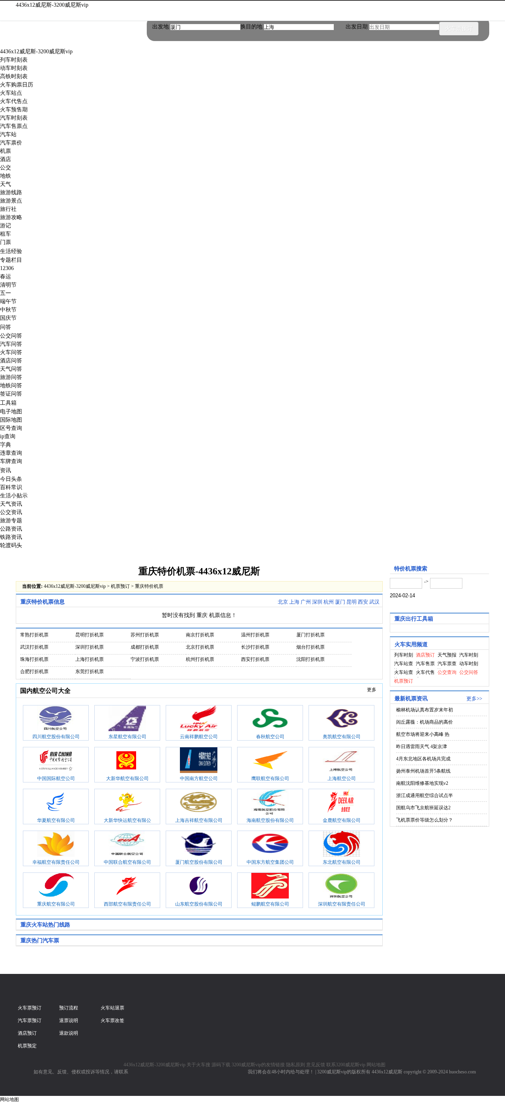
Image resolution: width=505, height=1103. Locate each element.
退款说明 (68, 1033)
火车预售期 (14, 110)
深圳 (317, 602)
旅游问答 (11, 377)
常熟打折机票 (34, 635)
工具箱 (8, 403)
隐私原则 (295, 1064)
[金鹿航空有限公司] (341, 803)
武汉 (374, 602)
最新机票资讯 (411, 699)
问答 (5, 327)
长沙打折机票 (255, 647)
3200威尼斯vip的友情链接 (258, 1064)
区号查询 (11, 428)
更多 (371, 689)
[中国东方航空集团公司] (270, 845)
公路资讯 (11, 529)
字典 (5, 445)
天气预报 (447, 655)
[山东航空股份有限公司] (198, 886)
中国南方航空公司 (199, 778)
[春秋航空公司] (270, 719)
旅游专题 (11, 520)
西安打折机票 (255, 659)
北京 (283, 602)
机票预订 (120, 586)
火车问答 (11, 352)
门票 (5, 242)
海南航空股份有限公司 (270, 820)
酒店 (5, 159)
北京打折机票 (200, 647)
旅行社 (8, 209)
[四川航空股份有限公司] (55, 719)
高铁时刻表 (14, 76)
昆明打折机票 (89, 635)
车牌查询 (11, 461)
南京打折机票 (200, 635)
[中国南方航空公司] (198, 761)
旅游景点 (11, 201)
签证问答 (11, 394)
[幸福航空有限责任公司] (55, 845)
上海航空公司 (341, 778)
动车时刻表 (14, 68)
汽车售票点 (14, 126)
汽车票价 (11, 143)
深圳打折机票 (89, 647)
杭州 (329, 602)
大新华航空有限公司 (127, 778)
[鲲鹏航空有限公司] (270, 886)
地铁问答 (11, 385)
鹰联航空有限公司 (270, 778)
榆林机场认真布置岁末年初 (424, 710)
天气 (5, 184)
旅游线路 (11, 192)
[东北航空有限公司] (341, 845)
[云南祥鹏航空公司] (198, 719)
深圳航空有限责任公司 (341, 904)
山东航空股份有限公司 (199, 904)
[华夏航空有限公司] (55, 803)
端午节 (8, 301)
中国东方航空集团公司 (270, 862)
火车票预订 (459, 29)
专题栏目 (11, 260)
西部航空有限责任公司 (127, 904)
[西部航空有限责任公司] (127, 886)
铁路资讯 (11, 537)
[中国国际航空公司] (55, 761)
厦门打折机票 (310, 635)
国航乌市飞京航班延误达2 (423, 807)
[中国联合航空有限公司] (127, 845)
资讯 (5, 470)
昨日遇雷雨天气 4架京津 (421, 746)
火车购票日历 (16, 85)
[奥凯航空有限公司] (341, 719)
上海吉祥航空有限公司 (199, 820)
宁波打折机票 (145, 659)
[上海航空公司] (341, 761)
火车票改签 (112, 1020)
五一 (5, 293)
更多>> (474, 699)
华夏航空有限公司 (56, 820)
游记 (5, 226)
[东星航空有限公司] (127, 719)
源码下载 (220, 1064)
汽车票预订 (29, 1020)
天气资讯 (11, 504)
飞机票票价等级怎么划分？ (424, 820)
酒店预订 (27, 1033)
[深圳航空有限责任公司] (341, 886)
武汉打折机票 (34, 647)
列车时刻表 (14, 60)
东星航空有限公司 (127, 736)
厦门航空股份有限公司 (199, 862)
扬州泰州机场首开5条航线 (423, 771)
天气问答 (11, 369)
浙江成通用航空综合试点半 (424, 795)
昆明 (351, 602)
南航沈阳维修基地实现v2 (422, 783)
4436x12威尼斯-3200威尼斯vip (52, 5)
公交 (5, 168)
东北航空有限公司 (342, 862)
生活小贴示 (14, 496)
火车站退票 (112, 1008)
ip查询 (7, 436)
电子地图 (11, 412)
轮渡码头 (11, 545)
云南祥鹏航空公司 (199, 736)
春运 (5, 277)
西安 (363, 602)
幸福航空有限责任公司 (56, 862)
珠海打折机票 (34, 659)
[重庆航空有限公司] (55, 886)
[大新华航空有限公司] (127, 761)
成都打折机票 (145, 647)
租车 (5, 234)
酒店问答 (11, 361)
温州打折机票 (255, 635)
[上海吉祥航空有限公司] (198, 803)
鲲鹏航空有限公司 (270, 904)
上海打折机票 (89, 659)
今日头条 (11, 479)
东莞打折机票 (89, 671)
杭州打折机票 (200, 659)
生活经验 (11, 251)
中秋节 (8, 310)
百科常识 (11, 487)
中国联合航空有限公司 (127, 862)
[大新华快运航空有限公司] (127, 803)
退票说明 (68, 1020)
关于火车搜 (198, 1064)
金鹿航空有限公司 (342, 820)
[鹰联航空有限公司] (270, 761)
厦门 (340, 602)
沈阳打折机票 (310, 659)
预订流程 (68, 1008)
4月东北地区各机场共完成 (423, 759)
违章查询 (11, 453)
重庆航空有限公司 (56, 904)
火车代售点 (14, 101)
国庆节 (8, 318)
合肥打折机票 (34, 671)
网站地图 (376, 1064)
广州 (306, 602)
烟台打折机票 (310, 647)
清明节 (8, 285)
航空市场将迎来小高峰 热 (422, 734)
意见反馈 (315, 1064)
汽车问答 (11, 344)
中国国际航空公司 (56, 778)
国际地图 (11, 420)
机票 (5, 151)
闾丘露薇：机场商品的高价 (424, 722)
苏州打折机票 (145, 635)
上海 (294, 602)
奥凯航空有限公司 (342, 736)
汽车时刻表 (14, 118)
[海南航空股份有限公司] (270, 803)
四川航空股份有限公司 (56, 736)
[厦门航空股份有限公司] (198, 845)
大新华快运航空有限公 (127, 820)
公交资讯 (11, 512)
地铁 (5, 176)
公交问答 (11, 336)
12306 (7, 268)
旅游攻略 (11, 217)
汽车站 (8, 134)
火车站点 (11, 93)
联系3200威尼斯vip (345, 1064)
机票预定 (27, 1046)
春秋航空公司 (270, 736)
